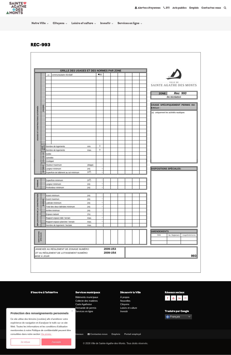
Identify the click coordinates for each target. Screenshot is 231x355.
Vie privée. (46, 334)
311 (167, 8)
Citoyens (58, 23)
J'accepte (56, 342)
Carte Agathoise (83, 304)
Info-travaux (76, 334)
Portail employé (132, 334)
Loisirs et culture (82, 23)
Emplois (194, 8)
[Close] (72, 311)
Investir (105, 23)
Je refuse (25, 342)
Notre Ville (39, 23)
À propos (124, 297)
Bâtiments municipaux (86, 297)
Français (175, 316)
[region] (40, 328)
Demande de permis (85, 308)
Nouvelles (125, 300)
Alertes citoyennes (148, 8)
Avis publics (179, 8)
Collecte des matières (86, 300)
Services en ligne (128, 23)
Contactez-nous (211, 8)
